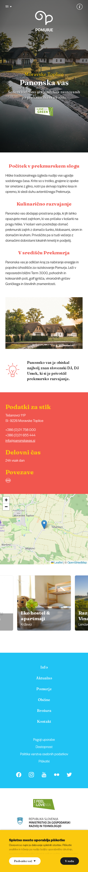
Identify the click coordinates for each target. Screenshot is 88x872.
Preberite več (23, 861)
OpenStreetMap (77, 562)
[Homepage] (44, 21)
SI (7, 6)
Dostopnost (44, 746)
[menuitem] (44, 667)
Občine (44, 699)
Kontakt (44, 721)
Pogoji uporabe (44, 739)
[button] (85, 323)
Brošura (44, 710)
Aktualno (44, 678)
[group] (44, 603)
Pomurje (44, 689)
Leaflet (58, 562)
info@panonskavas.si (20, 440)
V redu (69, 861)
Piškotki (44, 761)
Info (44, 667)
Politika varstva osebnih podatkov (44, 753)
